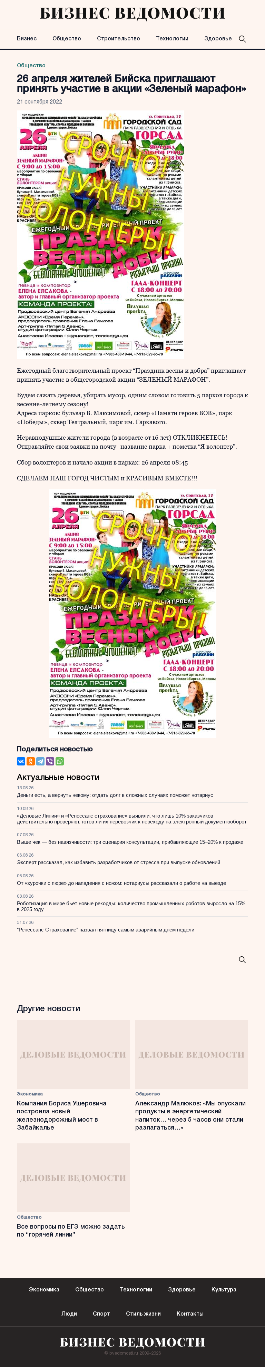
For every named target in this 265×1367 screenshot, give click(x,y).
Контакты (190, 1314)
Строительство (118, 39)
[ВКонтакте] (21, 761)
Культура (224, 1290)
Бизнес (27, 39)
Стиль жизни (143, 1314)
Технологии (172, 39)
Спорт (101, 1314)
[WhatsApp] (60, 761)
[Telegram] (40, 761)
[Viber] (50, 761)
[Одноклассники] (31, 761)
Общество (66, 39)
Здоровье (218, 39)
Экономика (30, 1094)
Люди (69, 1314)
